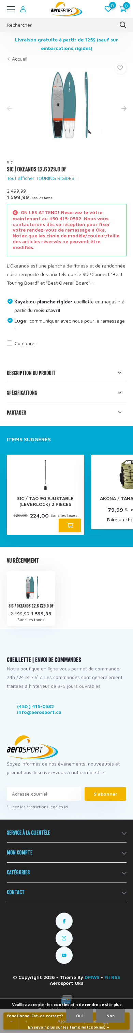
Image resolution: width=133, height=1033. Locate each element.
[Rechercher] (123, 25)
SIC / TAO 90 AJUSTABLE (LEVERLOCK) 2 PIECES (45, 501)
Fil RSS (112, 977)
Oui (79, 1015)
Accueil (19, 59)
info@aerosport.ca (39, 712)
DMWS (92, 977)
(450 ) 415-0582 (35, 706)
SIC (10, 162)
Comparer (25, 343)
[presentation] (9, 109)
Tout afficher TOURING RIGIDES (40, 178)
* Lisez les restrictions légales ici (37, 806)
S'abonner (105, 794)
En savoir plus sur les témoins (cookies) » (68, 1027)
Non (110, 1015)
